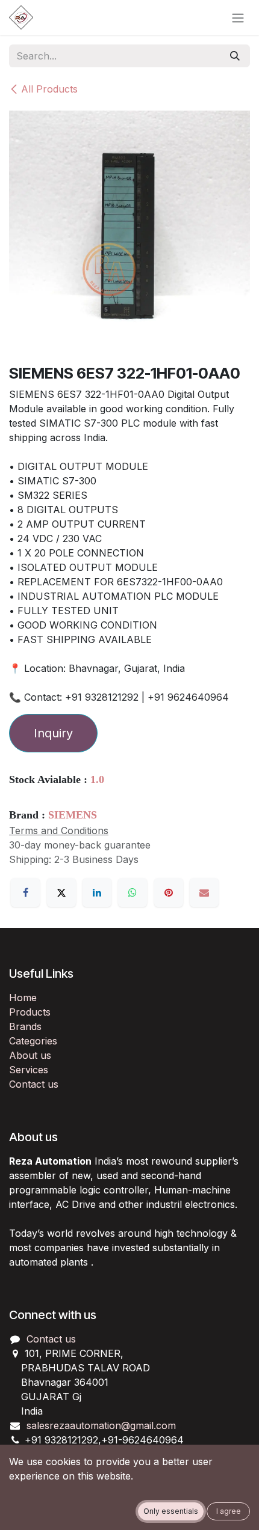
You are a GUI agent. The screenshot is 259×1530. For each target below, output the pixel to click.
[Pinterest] (168, 892)
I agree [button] (228, 1511)
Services (28, 1070)
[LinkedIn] (97, 892)
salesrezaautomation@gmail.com (101, 1425)
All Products (49, 89)
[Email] (204, 892)
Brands (25, 1026)
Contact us (33, 1084)
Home (23, 998)
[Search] (235, 55)
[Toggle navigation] (238, 17)
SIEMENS (72, 815)
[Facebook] (25, 892)
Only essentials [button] (170, 1511)
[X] (61, 892)
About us (30, 1055)
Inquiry (53, 733)
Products (30, 1012)
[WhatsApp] (132, 892)
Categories (33, 1041)
